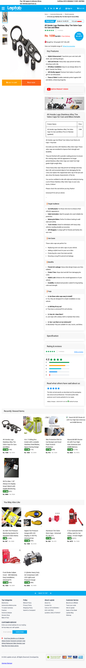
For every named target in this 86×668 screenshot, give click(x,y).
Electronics (5, 603)
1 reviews (60, 30)
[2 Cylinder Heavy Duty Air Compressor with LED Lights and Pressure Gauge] (33, 569)
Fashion (4, 610)
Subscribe (20, 632)
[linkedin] (51, 8)
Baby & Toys (5, 617)
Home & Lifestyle (7, 613)
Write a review (78, 352)
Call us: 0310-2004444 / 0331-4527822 (52, 609)
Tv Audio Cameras (7, 608)
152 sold (74, 21)
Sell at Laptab (70, 608)
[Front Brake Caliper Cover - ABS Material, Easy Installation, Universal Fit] (11, 569)
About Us (47, 603)
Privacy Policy (27, 605)
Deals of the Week (71, 610)
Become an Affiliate (72, 603)
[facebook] (48, 8)
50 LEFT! (79, 36)
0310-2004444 (68, 1)
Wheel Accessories (69, 46)
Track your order (71, 605)
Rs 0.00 (81, 8)
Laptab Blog (69, 613)
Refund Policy (27, 603)
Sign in (69, 8)
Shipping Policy (28, 608)
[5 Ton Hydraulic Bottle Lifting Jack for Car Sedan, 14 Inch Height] (76, 527)
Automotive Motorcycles (9, 605)
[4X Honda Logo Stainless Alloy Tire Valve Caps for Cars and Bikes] (11, 436)
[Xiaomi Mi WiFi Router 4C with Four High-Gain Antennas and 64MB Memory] (76, 436)
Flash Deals (50, 21)
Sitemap (68, 615)
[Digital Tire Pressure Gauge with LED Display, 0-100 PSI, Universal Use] (33, 527)
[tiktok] (60, 8)
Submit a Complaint (29, 610)
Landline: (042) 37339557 (52, 613)
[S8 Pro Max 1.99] (11, 477)
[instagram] (54, 8)
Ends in (59, 21)
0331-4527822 (79, 1)
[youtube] (57, 8)
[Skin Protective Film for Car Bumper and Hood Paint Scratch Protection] (54, 436)
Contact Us (48, 605)
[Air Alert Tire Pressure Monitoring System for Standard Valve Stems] (11, 527)
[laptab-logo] (14, 8)
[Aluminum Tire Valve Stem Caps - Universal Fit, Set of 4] (54, 527)
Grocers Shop (6, 615)
